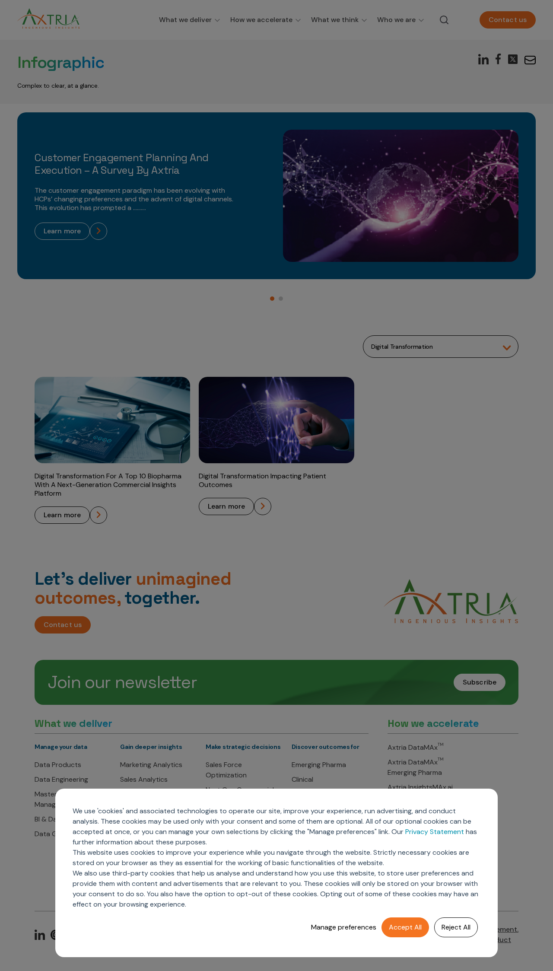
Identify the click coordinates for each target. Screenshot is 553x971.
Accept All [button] (405, 927)
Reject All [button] (456, 927)
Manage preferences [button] (343, 927)
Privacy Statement (434, 831)
